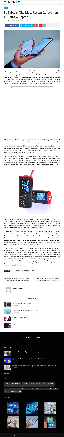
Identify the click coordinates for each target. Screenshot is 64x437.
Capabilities (31, 389)
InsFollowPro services (34, 386)
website (32, 383)
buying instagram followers (12, 389)
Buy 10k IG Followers (47, 386)
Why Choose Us (37, 337)
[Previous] (5, 373)
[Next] (8, 373)
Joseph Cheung (8, 21)
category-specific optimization (13, 391)
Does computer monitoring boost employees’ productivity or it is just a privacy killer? (35, 366)
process (25, 383)
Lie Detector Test (53, 389)
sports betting (8, 386)
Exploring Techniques (47, 383)
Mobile (5, 7)
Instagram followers (20, 386)
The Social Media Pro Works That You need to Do (25, 310)
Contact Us (26, 337)
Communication (41, 389)
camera (18, 270)
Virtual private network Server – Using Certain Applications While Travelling (16, 280)
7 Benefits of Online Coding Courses (21, 303)
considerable (25, 270)
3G (12, 270)
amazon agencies (15, 383)
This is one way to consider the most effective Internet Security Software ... (48, 280)
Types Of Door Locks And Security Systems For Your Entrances (29, 359)
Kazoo (13, 324)
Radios (24, 389)
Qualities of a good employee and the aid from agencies (27, 352)
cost (33, 270)
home (6, 383)
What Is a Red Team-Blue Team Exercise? (23, 317)
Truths (38, 383)
